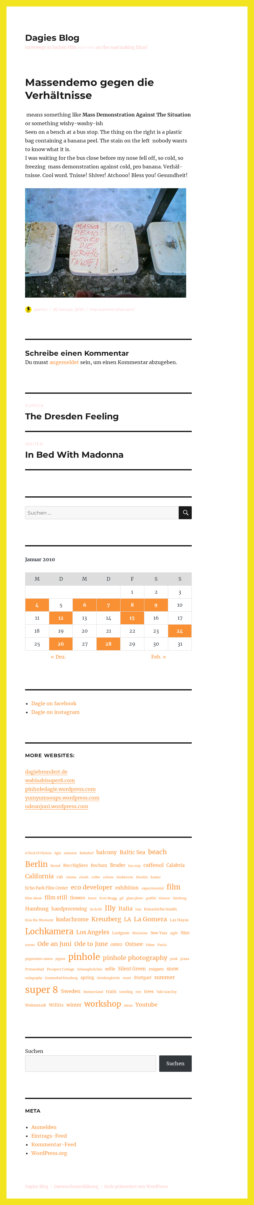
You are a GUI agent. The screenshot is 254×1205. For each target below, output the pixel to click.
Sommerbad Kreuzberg (61, 978)
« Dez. (58, 657)
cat (60, 877)
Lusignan (120, 933)
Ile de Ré (96, 909)
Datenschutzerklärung (76, 1186)
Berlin (36, 864)
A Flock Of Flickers (38, 853)
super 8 (41, 989)
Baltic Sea (132, 852)
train (111, 991)
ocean (30, 945)
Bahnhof (87, 853)
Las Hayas (179, 920)
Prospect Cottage (60, 969)
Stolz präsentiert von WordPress (136, 1186)
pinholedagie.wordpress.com (60, 789)
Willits (56, 1005)
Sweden (71, 991)
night (174, 933)
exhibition (127, 888)
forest (92, 898)
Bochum (99, 865)
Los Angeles (92, 932)
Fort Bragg (108, 898)
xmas (128, 1005)
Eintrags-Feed (49, 1136)
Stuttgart (142, 977)
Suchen (34, 1051)
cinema (71, 877)
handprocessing (69, 909)
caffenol (153, 865)
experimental (153, 888)
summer (164, 977)
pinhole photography (135, 957)
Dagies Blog (52, 37)
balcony (106, 852)
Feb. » (158, 657)
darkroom (124, 877)
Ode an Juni (54, 944)
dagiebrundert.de (46, 772)
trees (149, 991)
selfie (110, 968)
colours (108, 877)
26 (61, 644)
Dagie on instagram (55, 712)
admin (40, 309)
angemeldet (64, 362)
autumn (70, 853)
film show (33, 898)
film (174, 887)
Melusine (140, 933)
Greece (164, 898)
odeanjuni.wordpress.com (56, 806)
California (39, 876)
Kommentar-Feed (53, 1144)
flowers (77, 898)
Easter (156, 877)
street (127, 978)
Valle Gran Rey (166, 992)
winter (73, 1005)
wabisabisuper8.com (50, 780)
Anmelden (44, 1127)
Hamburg (37, 909)
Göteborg (179, 898)
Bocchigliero (75, 865)
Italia (125, 908)
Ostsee (134, 944)
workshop (102, 1004)
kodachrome (72, 919)
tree (138, 992)
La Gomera (150, 919)
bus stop (134, 866)
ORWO (116, 944)
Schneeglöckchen (89, 969)
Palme (150, 945)
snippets (156, 969)
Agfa (58, 853)
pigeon (60, 959)
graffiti (151, 898)
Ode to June (91, 944)
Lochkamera (49, 931)
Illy (110, 908)
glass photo (134, 898)
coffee (95, 877)
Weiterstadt (35, 1005)
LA (127, 919)
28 (108, 644)
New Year (159, 933)
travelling (126, 992)
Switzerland (93, 992)
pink (173, 959)
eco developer (91, 887)
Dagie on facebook (54, 703)
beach (157, 852)
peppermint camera (39, 959)
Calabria (175, 865)
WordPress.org (49, 1153)
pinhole (84, 957)
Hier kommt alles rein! (112, 309)
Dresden (142, 877)
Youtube (146, 1004)
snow (172, 969)
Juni (138, 909)
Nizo (185, 932)
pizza (184, 959)
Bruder (117, 865)
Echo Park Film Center (46, 887)
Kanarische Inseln (160, 909)
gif (122, 898)
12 (61, 618)
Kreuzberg (106, 919)
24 (180, 631)
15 (132, 618)
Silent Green (132, 969)
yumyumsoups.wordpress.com (62, 798)
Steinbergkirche (108, 978)
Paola (162, 945)
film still (56, 897)
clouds (84, 877)
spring (87, 977)
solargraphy (33, 978)
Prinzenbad (34, 969)
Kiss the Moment (39, 920)
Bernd (55, 865)
